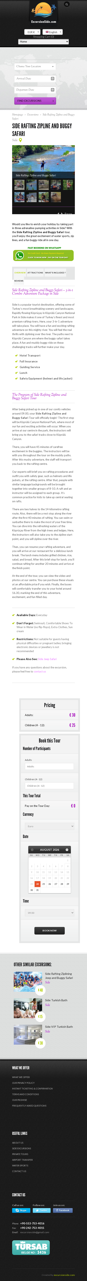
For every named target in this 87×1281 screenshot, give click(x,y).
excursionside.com (64, 1275)
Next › (62, 213)
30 (31, 890)
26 (49, 884)
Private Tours (20, 1154)
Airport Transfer (22, 1159)
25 (43, 884)
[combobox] (32, 32)
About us (17, 1142)
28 (61, 884)
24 (37, 884)
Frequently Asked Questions (29, 1105)
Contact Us (19, 1171)
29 (68, 884)
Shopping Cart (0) (43, 36)
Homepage (17, 115)
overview (19, 272)
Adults (28, 759)
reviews (18, 281)
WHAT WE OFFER (21, 1077)
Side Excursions (21, 1148)
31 (37, 890)
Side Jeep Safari (47, 659)
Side (14, 140)
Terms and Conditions (25, 1094)
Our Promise (19, 1100)
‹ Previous (58, 213)
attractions (35, 272)
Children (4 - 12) (33, 779)
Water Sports (20, 1165)
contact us (40, 671)
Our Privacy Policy (23, 1082)
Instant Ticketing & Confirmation (32, 1088)
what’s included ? (55, 272)
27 (55, 884)
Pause (68, 213)
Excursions (32, 115)
